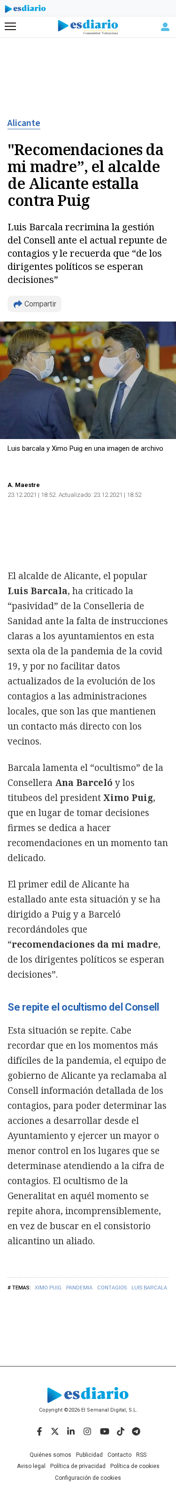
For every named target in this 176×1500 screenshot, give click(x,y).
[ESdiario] (25, 10)
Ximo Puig (48, 1288)
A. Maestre (24, 484)
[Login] (165, 26)
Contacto (119, 1455)
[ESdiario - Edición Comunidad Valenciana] (88, 27)
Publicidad (89, 1455)
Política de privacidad (78, 1466)
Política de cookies (135, 1466)
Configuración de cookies (88, 1478)
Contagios (112, 1288)
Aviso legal (31, 1466)
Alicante (24, 123)
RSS (141, 1455)
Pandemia (79, 1288)
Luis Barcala (149, 1288)
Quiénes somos (50, 1455)
